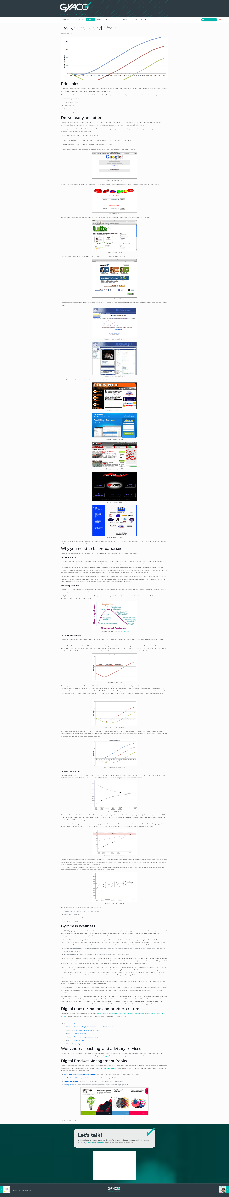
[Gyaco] (75, 8)
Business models (79, 1040)
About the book (69, 1020)
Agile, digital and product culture (85, 1044)
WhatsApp (99, 1143)
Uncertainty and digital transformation (86, 1030)
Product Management (72, 1081)
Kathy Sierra (125, 631)
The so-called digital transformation (85, 1027)
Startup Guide (69, 1085)
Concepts (71, 1023)
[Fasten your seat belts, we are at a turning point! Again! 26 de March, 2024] (5, 1189)
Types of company (80, 1033)
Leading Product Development (75, 1078)
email (90, 1143)
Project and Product (106, 1027)
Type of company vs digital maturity (86, 1037)
